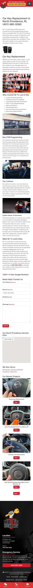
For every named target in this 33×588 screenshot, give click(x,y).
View (16, 402)
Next (15, 493)
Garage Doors (10, 580)
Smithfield (19, 370)
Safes (25, 580)
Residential (19, 580)
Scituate (13, 370)
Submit (5, 326)
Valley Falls (13, 372)
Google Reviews (19, 103)
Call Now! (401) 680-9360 (16, 4)
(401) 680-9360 (17, 265)
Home (8, 577)
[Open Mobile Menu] (29, 4)
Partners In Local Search (17, 574)
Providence (6, 372)
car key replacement (10, 249)
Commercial (23, 577)
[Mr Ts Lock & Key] (3, 5)
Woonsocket (6, 370)
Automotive (14, 577)
